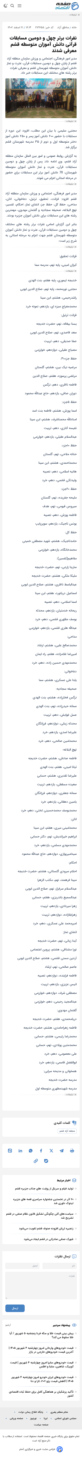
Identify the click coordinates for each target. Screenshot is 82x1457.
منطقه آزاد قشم (67, 1131)
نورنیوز (33, 1418)
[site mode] (5, 5)
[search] (12, 6)
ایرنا (46, 1418)
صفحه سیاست (41, 1424)
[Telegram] (62, 1151)
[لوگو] (67, 6)
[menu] (19, 5)
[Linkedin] (20, 1151)
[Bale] (46, 1161)
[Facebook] (41, 1151)
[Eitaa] (10, 1151)
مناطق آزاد (63, 27)
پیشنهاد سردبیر (61, 1325)
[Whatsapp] (31, 1151)
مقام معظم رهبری (59, 1412)
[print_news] (72, 1151)
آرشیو (8, 1325)
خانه (74, 27)
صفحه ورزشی (16, 1418)
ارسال (15, 1308)
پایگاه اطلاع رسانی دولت (30, 1412)
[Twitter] (51, 1151)
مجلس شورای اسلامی (65, 1418)
